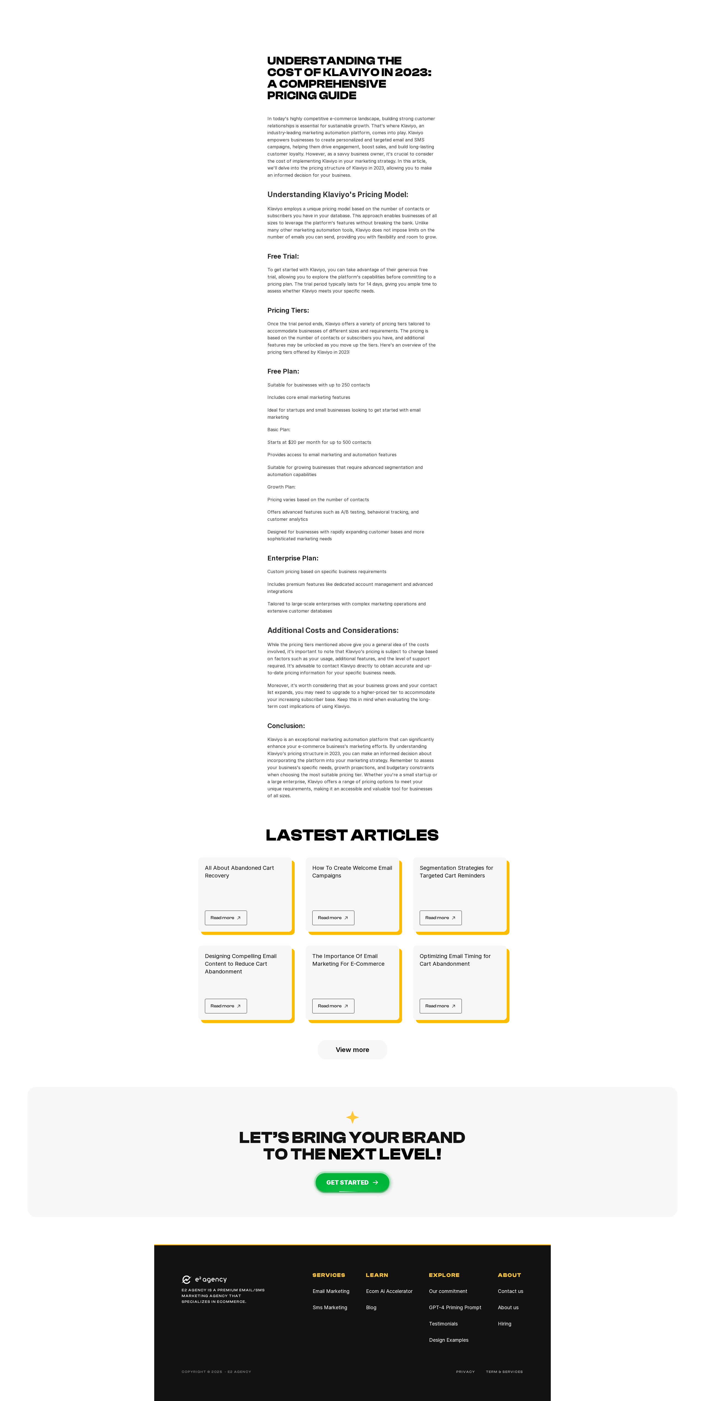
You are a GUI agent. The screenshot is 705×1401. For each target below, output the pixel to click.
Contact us (510, 1291)
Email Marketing (331, 1291)
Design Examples (448, 1340)
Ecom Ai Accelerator (389, 1291)
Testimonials (443, 1324)
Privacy (465, 1372)
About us (508, 1307)
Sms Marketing (330, 1307)
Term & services (504, 1372)
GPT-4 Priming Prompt (455, 1307)
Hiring (504, 1324)
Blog (371, 1307)
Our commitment (448, 1291)
